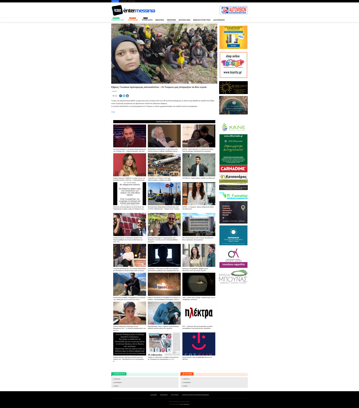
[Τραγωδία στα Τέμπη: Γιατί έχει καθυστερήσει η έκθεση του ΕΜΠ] (164, 164)
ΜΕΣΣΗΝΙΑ (159, 20)
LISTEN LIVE (117, 379)
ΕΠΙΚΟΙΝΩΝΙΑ (131, 1)
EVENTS (116, 386)
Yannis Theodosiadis (184, 404)
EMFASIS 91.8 (118, 19)
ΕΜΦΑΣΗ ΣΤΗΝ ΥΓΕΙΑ (202, 20)
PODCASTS (148, 19)
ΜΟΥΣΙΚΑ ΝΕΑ (184, 20)
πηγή (113, 112)
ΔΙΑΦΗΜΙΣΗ (123, 1)
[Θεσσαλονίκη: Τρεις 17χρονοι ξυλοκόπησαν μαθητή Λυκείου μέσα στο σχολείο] (164, 313)
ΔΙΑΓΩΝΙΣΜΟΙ (219, 20)
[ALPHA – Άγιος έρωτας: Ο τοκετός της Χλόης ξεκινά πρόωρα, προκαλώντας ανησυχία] (198, 135)
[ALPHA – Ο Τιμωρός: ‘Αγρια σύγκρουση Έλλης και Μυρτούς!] (198, 193)
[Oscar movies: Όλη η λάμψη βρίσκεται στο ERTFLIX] (198, 343)
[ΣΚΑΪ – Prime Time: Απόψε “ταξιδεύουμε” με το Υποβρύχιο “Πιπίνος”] (198, 284)
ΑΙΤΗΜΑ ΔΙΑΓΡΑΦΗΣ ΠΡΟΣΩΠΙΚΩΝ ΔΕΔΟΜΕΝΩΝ (195, 395)
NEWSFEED (171, 20)
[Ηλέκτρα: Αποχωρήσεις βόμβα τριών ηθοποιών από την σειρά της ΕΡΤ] (198, 255)
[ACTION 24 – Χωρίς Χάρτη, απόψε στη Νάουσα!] (198, 164)
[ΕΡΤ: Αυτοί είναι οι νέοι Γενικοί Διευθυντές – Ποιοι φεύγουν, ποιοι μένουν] (198, 224)
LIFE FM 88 (133, 19)
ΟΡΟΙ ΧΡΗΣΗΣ (175, 395)
